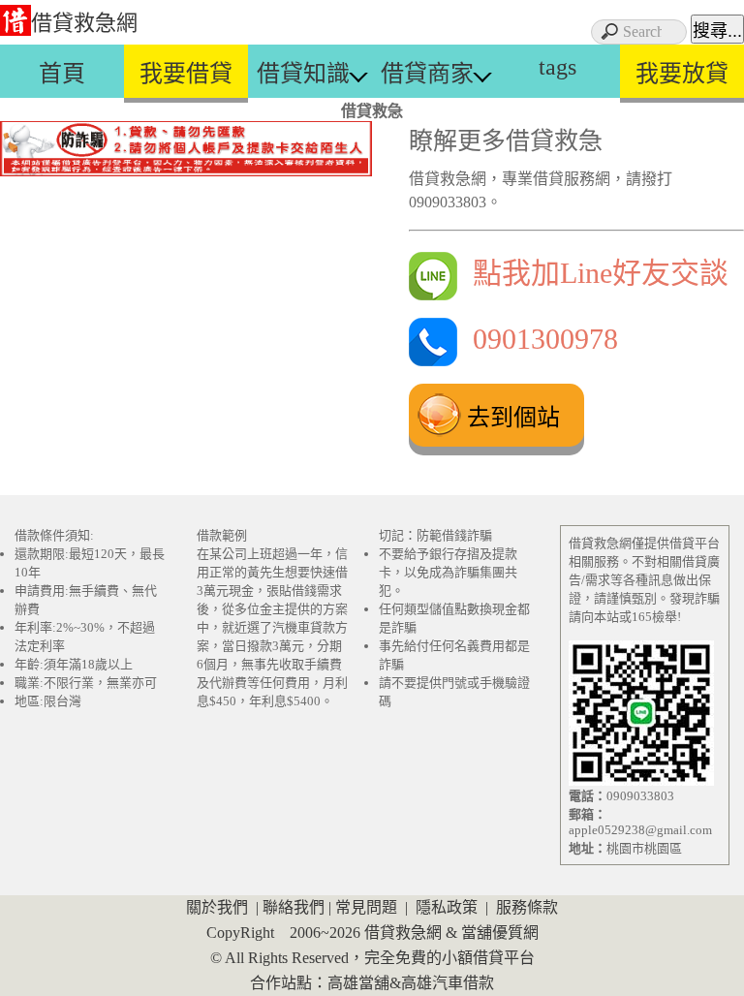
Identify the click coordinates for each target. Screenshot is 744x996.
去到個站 (513, 417)
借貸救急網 (84, 23)
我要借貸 (186, 73)
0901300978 (537, 339)
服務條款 (527, 907)
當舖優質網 (500, 932)
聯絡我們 (294, 907)
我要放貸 (682, 73)
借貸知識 (303, 73)
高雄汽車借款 (447, 983)
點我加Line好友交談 (592, 273)
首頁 (62, 73)
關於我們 (217, 907)
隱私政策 (447, 907)
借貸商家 (427, 73)
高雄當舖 (358, 983)
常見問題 (366, 907)
